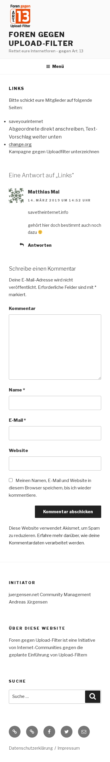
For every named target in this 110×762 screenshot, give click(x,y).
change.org (20, 144)
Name (17, 390)
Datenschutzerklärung (31, 748)
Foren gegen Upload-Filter (41, 39)
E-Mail (17, 420)
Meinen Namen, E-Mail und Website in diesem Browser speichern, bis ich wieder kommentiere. (50, 488)
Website (18, 450)
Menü (58, 66)
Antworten (40, 245)
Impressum (68, 748)
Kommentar (22, 308)
